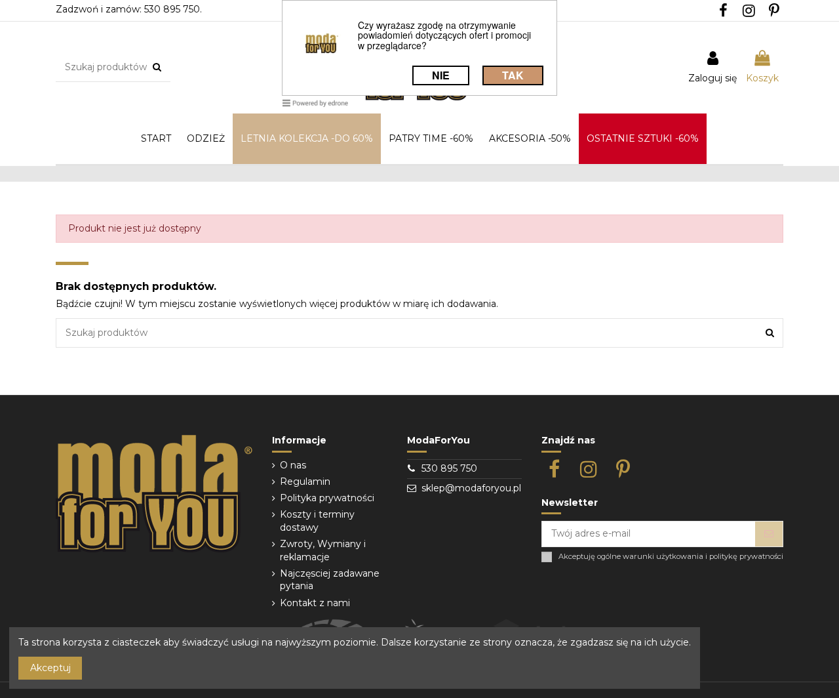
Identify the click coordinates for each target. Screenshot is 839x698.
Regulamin (305, 481)
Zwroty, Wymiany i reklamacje (323, 550)
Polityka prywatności (327, 498)
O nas (293, 465)
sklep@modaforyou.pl (471, 488)
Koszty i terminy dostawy (317, 520)
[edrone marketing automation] (315, 103)
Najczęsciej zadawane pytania (330, 579)
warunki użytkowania (663, 556)
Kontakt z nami (315, 603)
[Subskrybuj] (769, 534)
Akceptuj (50, 668)
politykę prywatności (746, 556)
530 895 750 (449, 468)
